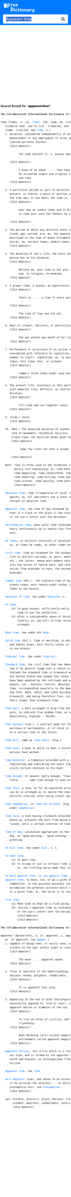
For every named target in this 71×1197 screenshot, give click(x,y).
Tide (40, 130)
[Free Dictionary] (19, 8)
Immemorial (26, 807)
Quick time (12, 640)
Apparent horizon (17, 1051)
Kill (44, 847)
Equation (54, 596)
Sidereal (49, 656)
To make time (14, 855)
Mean (46, 632)
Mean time (12, 632)
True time (12, 899)
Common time (13, 580)
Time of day (13, 831)
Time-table (41, 740)
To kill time (14, 847)
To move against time (20, 875)
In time (10, 604)
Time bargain (14, 724)
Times (36, 122)
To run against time (52, 875)
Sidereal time (15, 656)
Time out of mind (47, 803)
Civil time (12, 552)
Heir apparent (15, 1079)
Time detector (15, 760)
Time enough (13, 776)
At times (11, 540)
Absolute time (15, 492)
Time (37, 1071)
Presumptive (51, 1087)
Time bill (12, 740)
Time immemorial (16, 803)
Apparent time (15, 508)
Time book (12, 748)
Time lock (12, 815)
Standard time (15, 664)
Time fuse (12, 788)
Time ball (12, 708)
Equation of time (17, 596)
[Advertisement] (35, 61)
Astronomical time (18, 524)
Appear (41, 939)
